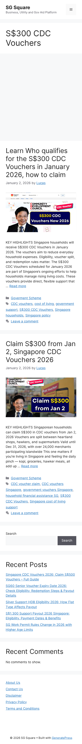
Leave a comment (24, 321)
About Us (13, 683)
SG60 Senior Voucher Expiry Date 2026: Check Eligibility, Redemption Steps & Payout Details (40, 590)
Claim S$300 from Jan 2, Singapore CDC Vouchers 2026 (41, 352)
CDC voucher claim (25, 484)
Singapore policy (38, 315)
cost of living (44, 304)
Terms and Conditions (22, 708)
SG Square (18, 7)
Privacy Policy (16, 702)
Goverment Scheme (26, 298)
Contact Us (14, 689)
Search (11, 534)
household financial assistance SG (32, 496)
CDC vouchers (22, 304)
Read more (17, 286)
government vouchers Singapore (48, 490)
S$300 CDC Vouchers (36, 310)
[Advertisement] (41, 98)
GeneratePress (62, 738)
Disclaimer (14, 696)
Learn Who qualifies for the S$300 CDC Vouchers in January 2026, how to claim (38, 163)
